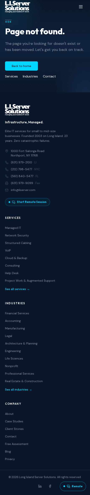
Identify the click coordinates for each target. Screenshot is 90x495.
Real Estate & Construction (24, 381)
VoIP (8, 250)
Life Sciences (14, 358)
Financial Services (17, 313)
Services (11, 76)
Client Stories (14, 429)
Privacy (10, 459)
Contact (49, 76)
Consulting (12, 265)
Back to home (21, 66)
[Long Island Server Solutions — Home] (17, 7)
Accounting (13, 321)
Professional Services (19, 373)
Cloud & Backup (16, 258)
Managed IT (13, 228)
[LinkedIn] (40, 486)
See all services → (17, 289)
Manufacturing (15, 328)
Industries (30, 76)
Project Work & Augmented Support (30, 280)
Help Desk (12, 273)
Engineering (13, 351)
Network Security (17, 235)
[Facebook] (50, 486)
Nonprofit (11, 366)
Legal (8, 336)
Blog (8, 451)
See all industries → (18, 389)
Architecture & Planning (21, 343)
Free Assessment (16, 444)
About (9, 414)
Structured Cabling (18, 243)
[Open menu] (81, 7)
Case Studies (14, 421)
